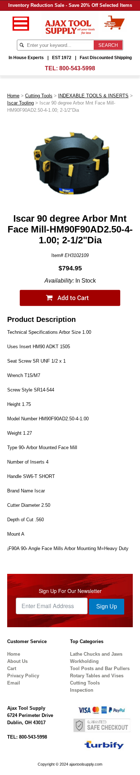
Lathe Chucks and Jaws (96, 654)
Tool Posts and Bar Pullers (100, 668)
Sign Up (106, 606)
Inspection (81, 690)
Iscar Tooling (20, 103)
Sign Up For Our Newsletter (70, 590)
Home (13, 95)
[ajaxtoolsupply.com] (70, 26)
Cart (11, 668)
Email (13, 683)
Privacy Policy (23, 675)
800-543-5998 (77, 68)
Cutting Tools (38, 95)
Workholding (84, 661)
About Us (17, 661)
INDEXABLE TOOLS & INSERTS (93, 95)
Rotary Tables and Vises (96, 675)
